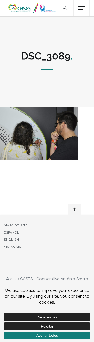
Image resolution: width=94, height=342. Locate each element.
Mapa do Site (16, 225)
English (11, 239)
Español (11, 232)
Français (12, 246)
